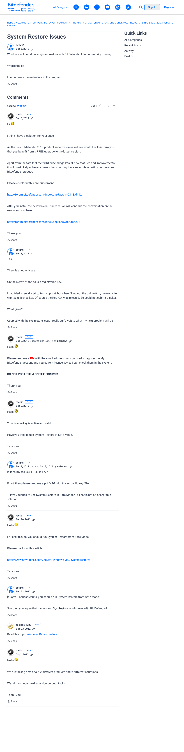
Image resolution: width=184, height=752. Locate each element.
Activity (129, 51)
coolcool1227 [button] (23, 624)
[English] (21, 7)
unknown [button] (62, 340)
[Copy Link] (32, 49)
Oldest (21, 106)
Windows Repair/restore (42, 634)
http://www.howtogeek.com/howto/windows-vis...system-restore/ (48, 559)
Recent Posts (132, 45)
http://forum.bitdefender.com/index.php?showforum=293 (43, 222)
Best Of (129, 56)
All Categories (133, 40)
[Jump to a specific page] (114, 106)
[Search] (141, 7)
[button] (10, 47)
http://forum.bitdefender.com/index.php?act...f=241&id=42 (44, 194)
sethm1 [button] (20, 45)
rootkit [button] (19, 114)
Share (12, 84)
